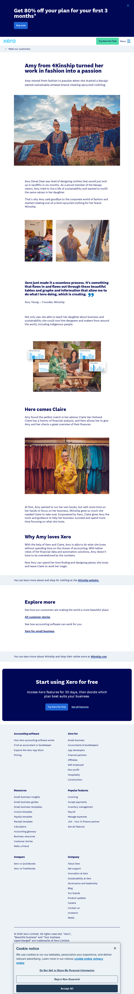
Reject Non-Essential (67, 979)
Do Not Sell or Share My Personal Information (67, 970)
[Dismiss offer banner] (128, 5)
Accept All (67, 988)
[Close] (115, 948)
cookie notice (83, 959)
